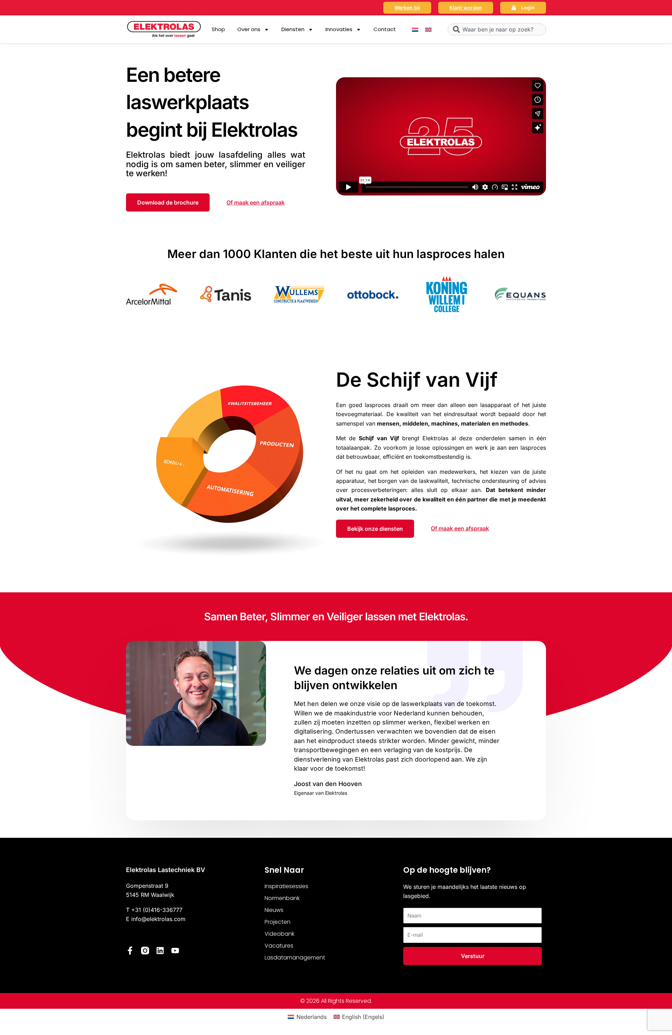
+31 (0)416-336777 (156, 909)
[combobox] (497, 29)
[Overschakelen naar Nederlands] (415, 29)
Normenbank (282, 898)
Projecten (277, 922)
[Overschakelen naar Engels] (428, 29)
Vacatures (279, 946)
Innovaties (339, 29)
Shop (218, 29)
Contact (384, 29)
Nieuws (274, 910)
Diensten (292, 29)
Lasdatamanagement (295, 958)
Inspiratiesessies (286, 886)
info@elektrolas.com (158, 918)
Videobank (279, 934)
